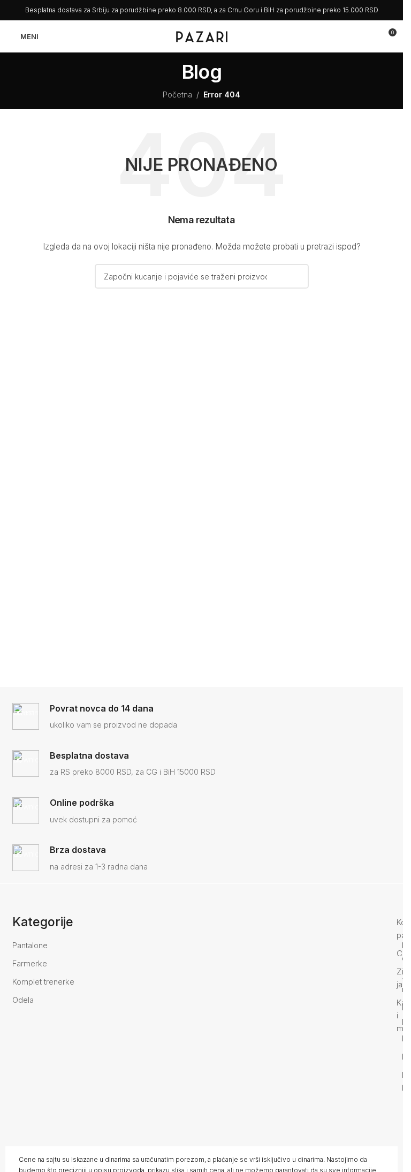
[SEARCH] (296, 276)
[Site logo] (202, 35)
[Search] (368, 36)
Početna (177, 94)
